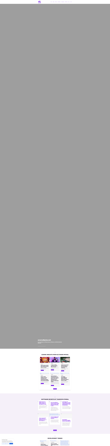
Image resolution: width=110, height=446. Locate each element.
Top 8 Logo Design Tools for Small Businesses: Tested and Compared (42, 419)
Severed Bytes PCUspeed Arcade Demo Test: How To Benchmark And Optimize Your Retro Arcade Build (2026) (55, 379)
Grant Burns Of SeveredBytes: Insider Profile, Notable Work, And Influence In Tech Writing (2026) (66, 403)
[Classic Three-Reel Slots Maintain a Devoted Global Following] (65, 359)
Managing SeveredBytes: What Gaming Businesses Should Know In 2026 (64, 378)
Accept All (11, 443)
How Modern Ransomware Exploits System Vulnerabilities (66, 420)
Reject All (7, 443)
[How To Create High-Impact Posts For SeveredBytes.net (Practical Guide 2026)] (53, 440)
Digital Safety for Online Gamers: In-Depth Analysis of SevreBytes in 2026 (42, 403)
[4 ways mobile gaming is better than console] (55, 359)
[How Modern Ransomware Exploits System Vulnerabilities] (66, 416)
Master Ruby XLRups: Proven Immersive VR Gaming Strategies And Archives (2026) (45, 378)
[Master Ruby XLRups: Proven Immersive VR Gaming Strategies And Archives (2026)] (45, 373)
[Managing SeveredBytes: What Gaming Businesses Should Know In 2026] (65, 373)
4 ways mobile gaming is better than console (54, 366)
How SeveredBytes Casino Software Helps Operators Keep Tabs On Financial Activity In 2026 (55, 404)
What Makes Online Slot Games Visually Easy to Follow (44, 366)
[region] (7, 442)
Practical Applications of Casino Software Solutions (55, 417)
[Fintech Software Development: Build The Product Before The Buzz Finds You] (65, 442)
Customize (3, 443)
